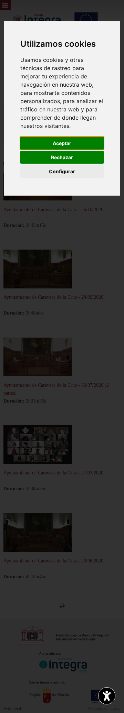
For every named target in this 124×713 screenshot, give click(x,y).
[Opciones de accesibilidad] (106, 695)
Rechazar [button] (62, 157)
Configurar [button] (62, 171)
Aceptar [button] (62, 143)
